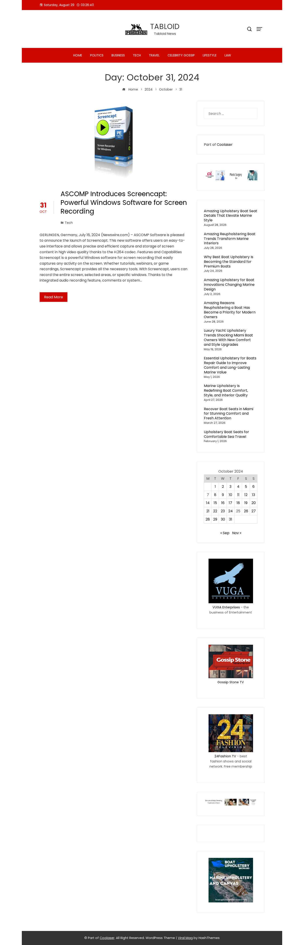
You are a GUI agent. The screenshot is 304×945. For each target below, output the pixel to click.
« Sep (224, 532)
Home (77, 55)
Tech (137, 55)
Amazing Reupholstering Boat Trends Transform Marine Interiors (229, 238)
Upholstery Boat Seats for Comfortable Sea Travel (226, 434)
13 (253, 494)
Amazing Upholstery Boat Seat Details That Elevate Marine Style (230, 215)
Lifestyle (210, 55)
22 (215, 511)
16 (223, 502)
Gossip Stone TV (230, 682)
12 (245, 494)
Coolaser (225, 144)
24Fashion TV (225, 756)
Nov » (236, 532)
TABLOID (165, 26)
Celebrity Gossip (181, 55)
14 (208, 502)
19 (245, 502)
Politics (96, 55)
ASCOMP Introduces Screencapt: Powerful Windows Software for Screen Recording (124, 202)
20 (253, 502)
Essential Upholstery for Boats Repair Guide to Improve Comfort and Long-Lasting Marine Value (230, 365)
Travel (154, 55)
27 (253, 511)
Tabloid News (165, 33)
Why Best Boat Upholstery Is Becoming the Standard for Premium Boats (228, 261)
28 (208, 519)
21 (207, 511)
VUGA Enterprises (226, 607)
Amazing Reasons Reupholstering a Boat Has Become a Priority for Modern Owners (229, 309)
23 (223, 511)
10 (230, 494)
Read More (53, 297)
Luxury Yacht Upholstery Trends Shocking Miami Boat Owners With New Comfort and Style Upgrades (228, 337)
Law (228, 55)
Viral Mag (185, 938)
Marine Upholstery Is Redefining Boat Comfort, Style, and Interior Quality (226, 390)
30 (223, 519)
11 (238, 494)
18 (238, 502)
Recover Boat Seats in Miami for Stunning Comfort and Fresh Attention (228, 413)
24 (230, 511)
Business (118, 55)
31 (230, 519)
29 (215, 519)
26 (246, 511)
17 (230, 502)
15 (215, 502)
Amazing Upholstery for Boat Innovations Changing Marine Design (229, 284)
